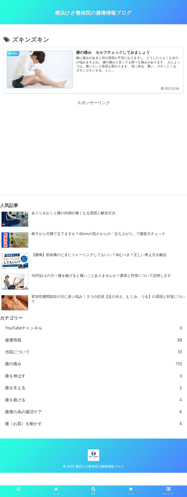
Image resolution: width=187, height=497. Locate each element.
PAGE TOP (178, 478)
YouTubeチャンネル (93, 327)
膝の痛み (93, 363)
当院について (93, 351)
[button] (173, 415)
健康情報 (93, 340)
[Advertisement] (93, 138)
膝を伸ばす (93, 375)
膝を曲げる (93, 399)
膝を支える (93, 387)
